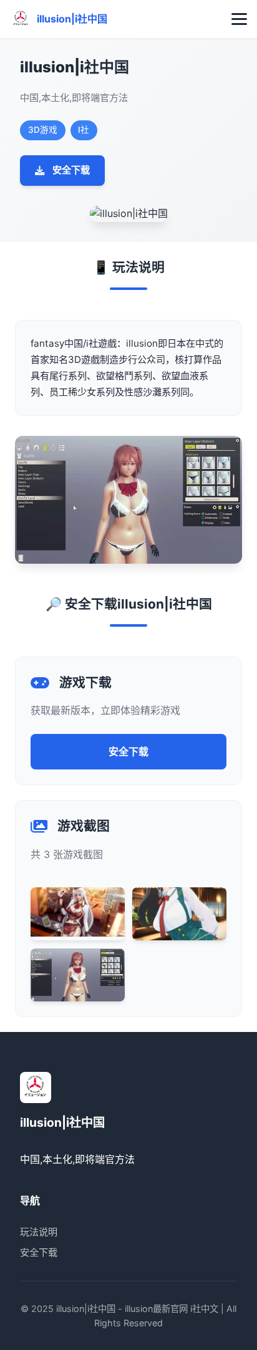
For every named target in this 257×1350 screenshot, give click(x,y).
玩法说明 (38, 1232)
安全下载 (71, 170)
